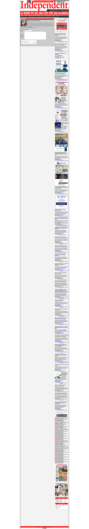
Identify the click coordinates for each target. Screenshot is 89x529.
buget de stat (64, 234)
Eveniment (30, 15)
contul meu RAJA (65, 382)
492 (60, 413)
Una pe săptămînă (31, 17)
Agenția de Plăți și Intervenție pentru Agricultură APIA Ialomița (62, 80)
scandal (65, 279)
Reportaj (38, 15)
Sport (42, 15)
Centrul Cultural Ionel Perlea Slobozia (62, 243)
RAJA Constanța (59, 41)
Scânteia (59, 252)
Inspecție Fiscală (63, 160)
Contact (53, 15)
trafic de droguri (65, 391)
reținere (61, 252)
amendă (65, 342)
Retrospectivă (47, 17)
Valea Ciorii (60, 279)
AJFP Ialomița (59, 160)
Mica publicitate (41, 17)
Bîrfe (37, 17)
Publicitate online (47, 15)
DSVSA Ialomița (59, 342)
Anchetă (25, 15)
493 (61, 413)
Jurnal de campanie (55, 17)
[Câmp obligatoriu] (61, 481)
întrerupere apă (66, 315)
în (61, 418)
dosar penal (61, 391)
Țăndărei (63, 41)
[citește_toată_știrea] (58, 39)
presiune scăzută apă (62, 316)
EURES (65, 362)
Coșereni (58, 270)
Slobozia (58, 391)
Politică (34, 15)
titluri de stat (63, 306)
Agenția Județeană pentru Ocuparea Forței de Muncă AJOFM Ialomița (61, 362)
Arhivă (57, 15)
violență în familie (65, 252)
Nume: (22, 30)
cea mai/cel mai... (24, 17)
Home (22, 15)
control (67, 160)
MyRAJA (61, 383)
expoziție (61, 244)
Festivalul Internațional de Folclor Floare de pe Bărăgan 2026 (62, 298)
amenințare (63, 270)
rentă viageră (65, 80)
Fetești (63, 315)
